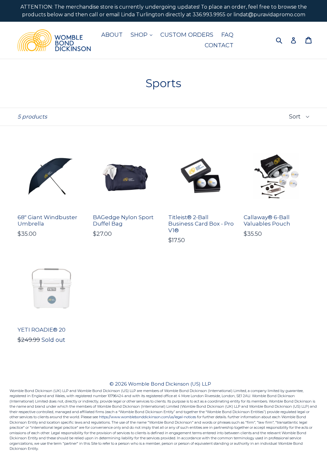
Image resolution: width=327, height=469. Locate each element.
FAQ (227, 34)
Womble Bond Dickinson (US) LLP (169, 384)
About (112, 34)
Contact (219, 45)
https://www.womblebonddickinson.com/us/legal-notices (147, 417)
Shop (143, 34)
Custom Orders (186, 34)
